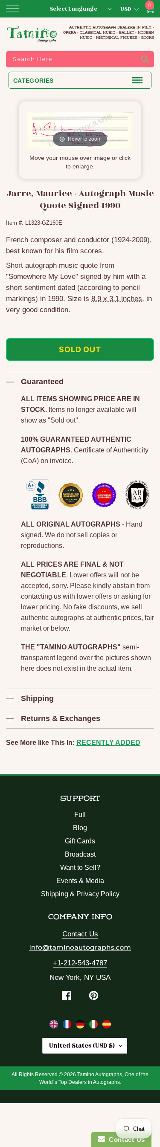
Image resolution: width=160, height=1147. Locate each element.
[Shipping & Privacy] (54, 1026)
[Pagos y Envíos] (106, 1026)
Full (80, 814)
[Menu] (12, 8)
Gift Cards (80, 841)
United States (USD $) (82, 1046)
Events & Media (80, 880)
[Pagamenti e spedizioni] (94, 1026)
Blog (80, 827)
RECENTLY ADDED (108, 742)
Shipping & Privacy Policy (80, 894)
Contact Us (80, 934)
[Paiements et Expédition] (68, 1026)
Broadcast (80, 854)
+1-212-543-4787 (80, 963)
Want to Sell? (80, 867)
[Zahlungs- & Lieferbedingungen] (81, 1026)
